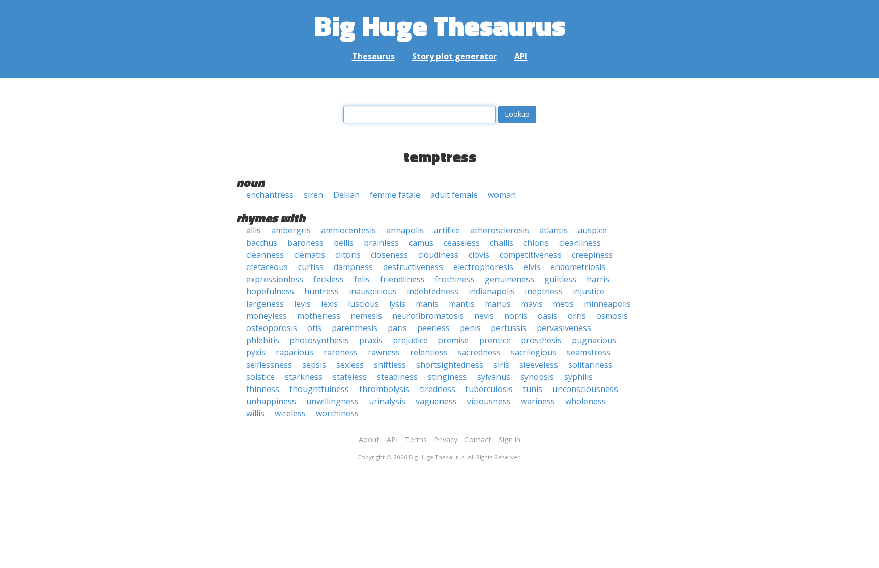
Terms (416, 439)
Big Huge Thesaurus (439, 25)
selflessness (269, 364)
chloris (536, 242)
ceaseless (462, 242)
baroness (305, 242)
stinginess (447, 376)
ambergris (291, 230)
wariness (538, 401)
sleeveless (538, 364)
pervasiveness (564, 328)
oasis (548, 315)
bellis (344, 242)
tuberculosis (489, 389)
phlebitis (262, 340)
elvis (531, 267)
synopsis (537, 376)
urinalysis (387, 401)
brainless (381, 242)
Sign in (509, 439)
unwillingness (332, 401)
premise (453, 340)
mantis (462, 303)
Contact (477, 439)
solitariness (590, 364)
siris (501, 364)
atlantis (553, 230)
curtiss (311, 267)
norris (516, 315)
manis (427, 303)
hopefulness (270, 291)
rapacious (294, 352)
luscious (363, 303)
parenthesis (354, 328)
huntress (321, 291)
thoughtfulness (319, 389)
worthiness (337, 413)
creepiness (592, 254)
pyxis (256, 352)
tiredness (437, 389)
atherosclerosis (499, 230)
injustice (588, 291)
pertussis (508, 328)
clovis (478, 254)
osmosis (612, 315)
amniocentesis (348, 230)
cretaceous (267, 267)
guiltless (560, 279)
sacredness (479, 352)
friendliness (402, 279)
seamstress (588, 352)
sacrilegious (533, 352)
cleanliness (580, 242)
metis (563, 303)
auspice (592, 230)
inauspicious (373, 291)
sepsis (314, 364)
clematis (309, 254)
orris (577, 315)
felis (362, 279)
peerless (433, 328)
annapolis (405, 230)
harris (598, 279)
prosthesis (541, 340)
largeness (265, 303)
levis (302, 303)
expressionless (274, 279)
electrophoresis (483, 267)
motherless (318, 315)
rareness (341, 352)
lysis (397, 303)
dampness (353, 267)
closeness (389, 254)
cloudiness (438, 254)
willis (255, 413)
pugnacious (594, 340)
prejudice (410, 340)
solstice (260, 376)
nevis (484, 315)
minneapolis (607, 303)
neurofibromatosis (428, 315)
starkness (304, 376)
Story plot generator (454, 56)
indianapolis (491, 291)
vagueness (436, 401)
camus (421, 242)
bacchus (261, 242)
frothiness (455, 279)
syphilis (578, 376)
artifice (447, 230)
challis (501, 242)
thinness (262, 389)
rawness (384, 352)
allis (253, 230)
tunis (532, 389)
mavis (532, 303)
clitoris (348, 254)
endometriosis (577, 267)
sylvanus (493, 376)
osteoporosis (271, 328)
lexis (329, 303)
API (521, 56)
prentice (495, 340)
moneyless (266, 315)
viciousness (489, 401)
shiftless (390, 364)
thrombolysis (384, 389)
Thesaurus (373, 56)
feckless (328, 279)
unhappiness (271, 401)
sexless (350, 364)
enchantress (270, 194)
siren (313, 194)
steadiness (397, 376)
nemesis (366, 315)
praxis (371, 340)
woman (502, 194)
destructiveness (413, 267)
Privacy (445, 439)
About (369, 439)
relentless (429, 352)
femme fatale (395, 194)
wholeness (585, 401)
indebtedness (432, 291)
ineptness (544, 291)
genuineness (509, 279)
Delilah (346, 194)
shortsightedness (449, 364)
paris (397, 328)
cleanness (265, 254)
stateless (350, 376)
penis (470, 328)
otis (314, 328)
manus (498, 303)
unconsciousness (585, 389)
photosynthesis (319, 340)
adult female (454, 194)
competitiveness (531, 254)
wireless (290, 413)
